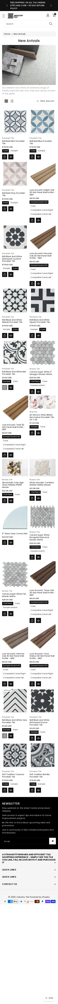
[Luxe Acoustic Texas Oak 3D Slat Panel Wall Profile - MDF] (43, 574)
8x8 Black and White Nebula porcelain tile (12, 321)
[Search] (51, 24)
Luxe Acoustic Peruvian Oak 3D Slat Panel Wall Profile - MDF (41, 256)
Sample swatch (38, 385)
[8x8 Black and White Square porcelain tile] (43, 300)
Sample (14, 150)
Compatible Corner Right (42, 210)
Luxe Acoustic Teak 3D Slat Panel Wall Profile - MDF (13, 427)
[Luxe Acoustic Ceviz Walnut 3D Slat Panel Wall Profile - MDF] (43, 637)
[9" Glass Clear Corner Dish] (15, 517)
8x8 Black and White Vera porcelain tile (14, 721)
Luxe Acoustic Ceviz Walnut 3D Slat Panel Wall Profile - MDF (42, 656)
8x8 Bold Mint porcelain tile (13, 142)
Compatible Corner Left (41, 214)
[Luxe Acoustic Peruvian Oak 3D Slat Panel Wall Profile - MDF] (43, 237)
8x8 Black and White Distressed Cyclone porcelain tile (12, 259)
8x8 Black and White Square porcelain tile (40, 321)
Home (7, 34)
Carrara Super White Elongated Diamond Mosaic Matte (40, 537)
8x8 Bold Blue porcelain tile (41, 142)
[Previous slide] (7, 6)
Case (5, 150)
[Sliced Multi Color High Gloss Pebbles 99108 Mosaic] (15, 467)
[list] (11, 101)
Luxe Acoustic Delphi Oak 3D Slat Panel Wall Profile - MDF (42, 192)
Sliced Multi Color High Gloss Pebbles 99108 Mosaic (13, 485)
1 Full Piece (35, 381)
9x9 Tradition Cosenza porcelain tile (13, 775)
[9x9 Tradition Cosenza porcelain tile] (15, 755)
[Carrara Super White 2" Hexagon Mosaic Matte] (43, 353)
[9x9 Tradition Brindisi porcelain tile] (43, 755)
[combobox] (30, 24)
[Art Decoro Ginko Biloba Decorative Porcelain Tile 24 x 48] (43, 402)
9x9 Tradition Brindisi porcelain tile (40, 775)
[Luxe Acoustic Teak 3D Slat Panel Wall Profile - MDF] (15, 408)
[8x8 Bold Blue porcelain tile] (43, 122)
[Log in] (48, 15)
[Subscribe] (52, 841)
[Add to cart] (4, 156)
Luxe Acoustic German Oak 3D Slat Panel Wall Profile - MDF (13, 656)
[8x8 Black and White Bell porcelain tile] (15, 352)
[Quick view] (10, 156)
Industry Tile (23, 897)
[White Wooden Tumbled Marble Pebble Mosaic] (43, 467)
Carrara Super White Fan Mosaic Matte (14, 595)
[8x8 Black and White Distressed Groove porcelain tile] (43, 701)
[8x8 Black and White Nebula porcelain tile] (15, 300)
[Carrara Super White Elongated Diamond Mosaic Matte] (43, 517)
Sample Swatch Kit (39, 202)
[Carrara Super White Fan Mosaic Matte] (15, 574)
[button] (5, 16)
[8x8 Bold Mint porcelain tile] (15, 122)
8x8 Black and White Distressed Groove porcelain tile (39, 722)
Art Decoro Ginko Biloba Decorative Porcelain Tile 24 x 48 (42, 417)
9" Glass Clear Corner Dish (15, 533)
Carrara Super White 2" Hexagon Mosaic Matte (41, 373)
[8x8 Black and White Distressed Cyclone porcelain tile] (15, 237)
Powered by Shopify (40, 897)
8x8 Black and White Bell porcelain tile (14, 372)
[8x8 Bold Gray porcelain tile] (15, 174)
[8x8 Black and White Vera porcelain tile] (15, 701)
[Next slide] (51, 6)
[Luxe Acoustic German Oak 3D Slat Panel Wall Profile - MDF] (15, 637)
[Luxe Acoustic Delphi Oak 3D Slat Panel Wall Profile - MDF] (43, 174)
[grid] (6, 101)
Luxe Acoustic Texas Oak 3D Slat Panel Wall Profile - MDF (42, 592)
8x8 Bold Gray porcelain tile (13, 194)
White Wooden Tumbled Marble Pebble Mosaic (42, 483)
